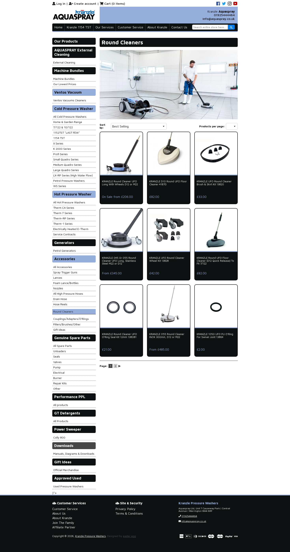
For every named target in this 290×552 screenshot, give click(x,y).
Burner (57, 378)
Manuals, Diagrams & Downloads (73, 453)
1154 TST (59, 138)
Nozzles (58, 288)
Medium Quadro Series (67, 164)
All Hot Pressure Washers (69, 202)
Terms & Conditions (129, 513)
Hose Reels (60, 304)
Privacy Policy (125, 509)
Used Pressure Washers (68, 486)
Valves (57, 362)
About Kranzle (157, 27)
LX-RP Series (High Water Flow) (73, 175)
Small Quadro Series (66, 159)
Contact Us (179, 27)
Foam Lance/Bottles (66, 283)
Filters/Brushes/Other (66, 324)
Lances (57, 277)
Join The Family (63, 522)
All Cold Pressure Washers (69, 116)
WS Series (59, 186)
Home (58, 27)
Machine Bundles (64, 78)
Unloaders (59, 351)
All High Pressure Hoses (68, 293)
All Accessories (62, 267)
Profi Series (60, 154)
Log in (60, 3)
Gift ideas (59, 329)
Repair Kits (60, 383)
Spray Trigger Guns (65, 272)
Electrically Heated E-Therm (70, 229)
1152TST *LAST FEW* (66, 132)
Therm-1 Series (63, 223)
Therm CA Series (63, 207)
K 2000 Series (62, 148)
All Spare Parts (62, 345)
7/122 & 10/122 (63, 127)
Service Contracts (64, 234)
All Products (60, 421)
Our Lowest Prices (64, 84)
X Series (58, 143)
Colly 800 (59, 437)
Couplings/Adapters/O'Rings (71, 318)
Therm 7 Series (62, 213)
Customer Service (130, 27)
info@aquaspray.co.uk (219, 18)
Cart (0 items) (114, 3)
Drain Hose (60, 299)
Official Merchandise (66, 470)
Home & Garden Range (67, 122)
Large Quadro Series (66, 170)
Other (56, 388)
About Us (58, 513)
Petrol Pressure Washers (69, 180)
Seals (56, 356)
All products (60, 405)
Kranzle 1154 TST (79, 27)
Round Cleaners (63, 311)
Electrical (59, 372)
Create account (85, 3)
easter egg (129, 536)
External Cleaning (64, 62)
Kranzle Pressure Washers (90, 536)
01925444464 (224, 15)
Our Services (104, 27)
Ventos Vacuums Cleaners (69, 100)
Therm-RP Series (64, 218)
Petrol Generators (64, 250)
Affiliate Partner (63, 527)
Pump (57, 367)
